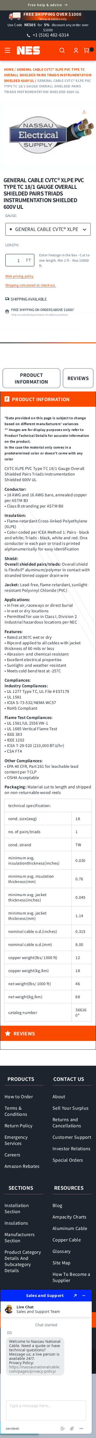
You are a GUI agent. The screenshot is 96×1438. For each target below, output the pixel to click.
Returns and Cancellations (67, 1122)
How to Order (19, 1096)
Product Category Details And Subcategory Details (23, 1261)
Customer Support (72, 1137)
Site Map (62, 1262)
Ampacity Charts (70, 1216)
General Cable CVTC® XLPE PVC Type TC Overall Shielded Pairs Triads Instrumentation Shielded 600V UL (47, 75)
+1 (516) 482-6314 (50, 34)
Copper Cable (67, 1239)
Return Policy (18, 1125)
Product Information (31, 378)
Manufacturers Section (20, 1237)
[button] (7, 50)
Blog (57, 1205)
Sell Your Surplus (71, 1108)
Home (9, 69)
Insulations (16, 1223)
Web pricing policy (19, 276)
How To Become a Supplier (71, 1277)
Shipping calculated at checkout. (30, 285)
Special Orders (68, 1160)
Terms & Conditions (16, 1111)
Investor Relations (72, 1148)
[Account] (76, 50)
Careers (12, 1154)
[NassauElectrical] (25, 50)
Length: (12, 244)
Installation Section (17, 1208)
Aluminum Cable (70, 1228)
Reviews (78, 378)
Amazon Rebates (22, 1166)
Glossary (62, 1251)
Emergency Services (16, 1140)
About (59, 1096)
